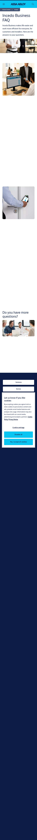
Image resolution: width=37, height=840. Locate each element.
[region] (18, 420)
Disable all (18, 434)
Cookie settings (18, 427)
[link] (7, 10)
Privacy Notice (13, 419)
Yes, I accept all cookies (18, 442)
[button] (16, 10)
